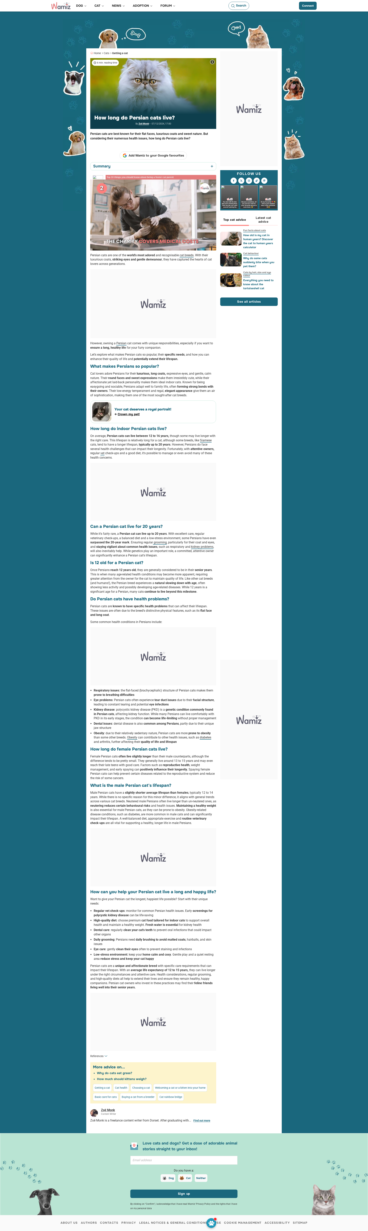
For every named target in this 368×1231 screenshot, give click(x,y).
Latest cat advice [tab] (263, 220)
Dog (171, 1178)
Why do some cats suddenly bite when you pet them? (258, 262)
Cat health (121, 1087)
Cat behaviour (251, 253)
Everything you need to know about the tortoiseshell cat (258, 284)
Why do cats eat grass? (114, 1073)
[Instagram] (249, 181)
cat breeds (187, 255)
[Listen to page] (211, 1223)
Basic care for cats (106, 1096)
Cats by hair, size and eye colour (257, 274)
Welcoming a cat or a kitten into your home (180, 1087)
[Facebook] (234, 181)
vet (102, 453)
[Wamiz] (61, 6)
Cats (106, 53)
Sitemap (300, 1223)
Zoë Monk (144, 123)
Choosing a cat (141, 1087)
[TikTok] (257, 181)
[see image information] (212, 62)
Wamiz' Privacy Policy (199, 1204)
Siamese (206, 440)
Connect (308, 6)
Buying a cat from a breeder (138, 1096)
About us (69, 1223)
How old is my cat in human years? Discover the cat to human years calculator (258, 241)
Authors (89, 1223)
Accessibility (277, 1223)
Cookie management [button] (243, 1223)
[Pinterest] (264, 181)
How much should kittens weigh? (121, 1079)
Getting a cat (120, 53)
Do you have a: (184, 1170)
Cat (188, 1178)
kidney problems (202, 547)
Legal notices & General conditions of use (180, 1223)
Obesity (132, 737)
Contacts (109, 1223)
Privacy (128, 1223)
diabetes (205, 737)
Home (97, 53)
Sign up (184, 1194)
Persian (121, 343)
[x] (241, 181)
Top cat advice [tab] (234, 220)
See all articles (249, 302)
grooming (160, 542)
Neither (201, 1178)
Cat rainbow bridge (170, 1096)
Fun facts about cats (254, 230)
